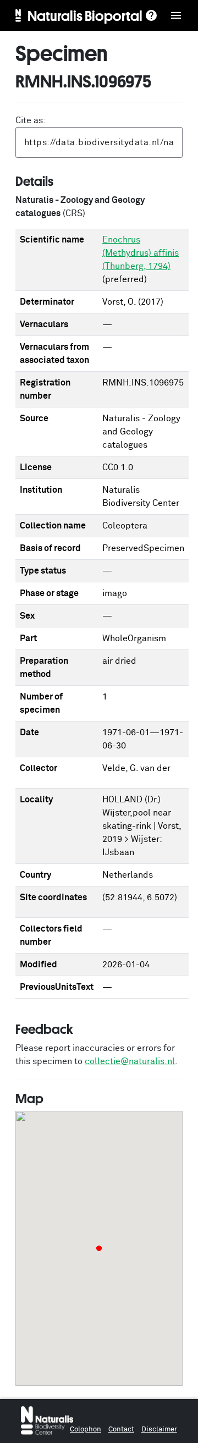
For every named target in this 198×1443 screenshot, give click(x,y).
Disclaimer (159, 1429)
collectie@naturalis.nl (130, 1061)
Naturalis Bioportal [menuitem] (85, 15)
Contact (121, 1429)
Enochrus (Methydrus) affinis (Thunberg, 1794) (140, 253)
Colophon (85, 1429)
